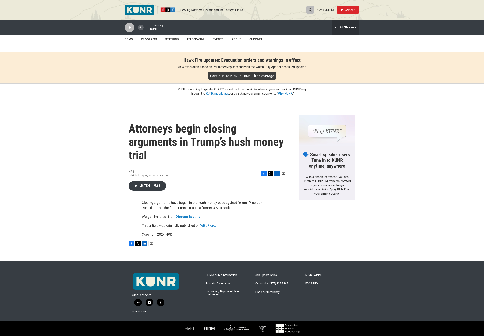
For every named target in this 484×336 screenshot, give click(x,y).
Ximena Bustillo (188, 217)
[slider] (146, 27)
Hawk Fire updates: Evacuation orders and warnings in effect (242, 60)
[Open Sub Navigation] (135, 39)
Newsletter (325, 9)
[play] (129, 27)
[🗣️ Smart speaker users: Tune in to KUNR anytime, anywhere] (327, 130)
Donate (349, 10)
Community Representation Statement (222, 293)
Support (256, 39)
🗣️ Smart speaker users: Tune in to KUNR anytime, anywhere (327, 160)
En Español (196, 39)
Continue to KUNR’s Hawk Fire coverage (242, 75)
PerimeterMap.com (225, 67)
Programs (149, 39)
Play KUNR (285, 93)
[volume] (141, 27)
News (129, 39)
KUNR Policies (313, 275)
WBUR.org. (208, 225)
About (236, 39)
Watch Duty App (266, 67)
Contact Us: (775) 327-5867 (271, 283)
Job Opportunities (266, 275)
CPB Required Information (221, 275)
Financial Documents (218, 283)
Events (218, 39)
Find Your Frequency (267, 292)
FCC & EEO (311, 283)
